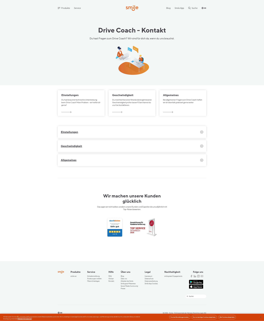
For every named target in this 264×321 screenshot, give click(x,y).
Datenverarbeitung (151, 281)
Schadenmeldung (93, 276)
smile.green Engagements (173, 276)
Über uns (124, 279)
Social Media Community (129, 286)
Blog (168, 8)
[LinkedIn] (195, 276)
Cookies (155, 283)
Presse (123, 288)
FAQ (110, 276)
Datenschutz (149, 279)
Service (77, 8)
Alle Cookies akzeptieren (227, 317)
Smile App (179, 8)
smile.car (74, 276)
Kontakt (111, 281)
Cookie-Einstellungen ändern (179, 317)
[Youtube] (202, 276)
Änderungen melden (94, 279)
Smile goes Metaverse (128, 283)
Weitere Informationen (24, 319)
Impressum (148, 276)
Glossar (111, 279)
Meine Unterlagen (93, 281)
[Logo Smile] (132, 8)
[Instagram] (198, 276)
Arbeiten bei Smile (127, 281)
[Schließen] (260, 317)
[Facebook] (191, 276)
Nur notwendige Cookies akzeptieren (204, 317)
